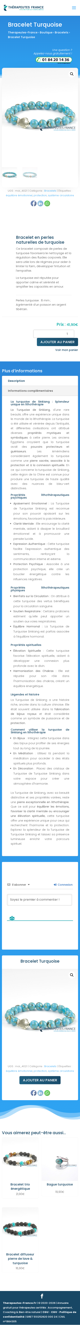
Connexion (65, 885)
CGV (54, 1312)
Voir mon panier (66, 350)
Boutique (46, 32)
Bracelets (61, 32)
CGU (46, 1312)
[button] (71, 74)
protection (40, 1071)
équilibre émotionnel (19, 195)
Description (16, 381)
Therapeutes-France (22, 32)
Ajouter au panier (57, 341)
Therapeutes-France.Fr (19, 1303)
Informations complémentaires (30, 391)
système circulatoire (61, 195)
